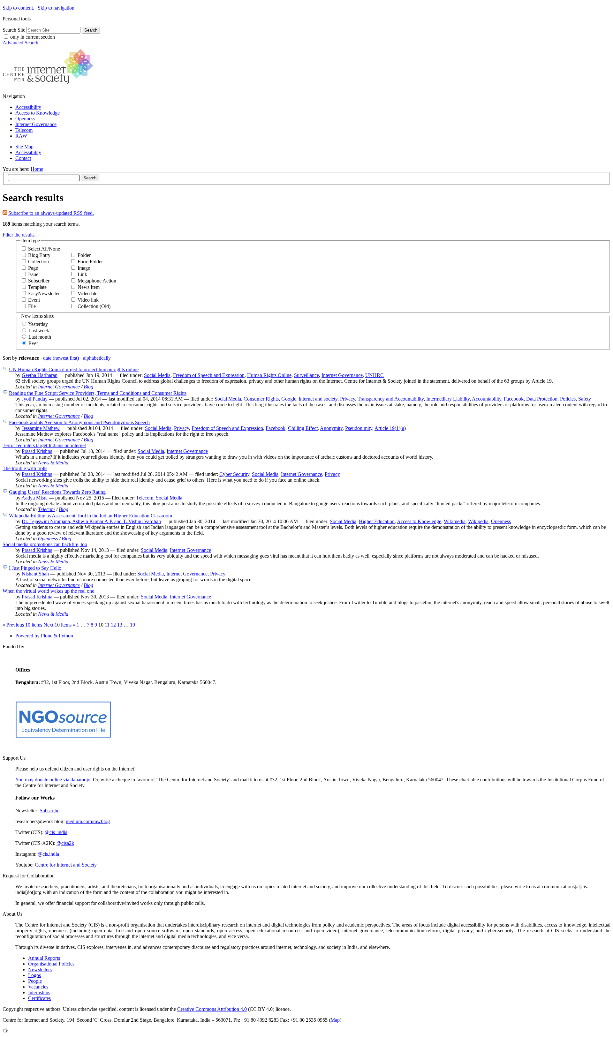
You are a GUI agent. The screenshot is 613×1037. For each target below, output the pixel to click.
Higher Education (377, 521)
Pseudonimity (358, 428)
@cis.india (48, 854)
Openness (25, 118)
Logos (34, 975)
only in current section (32, 37)
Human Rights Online (269, 375)
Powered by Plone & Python (44, 635)
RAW (21, 136)
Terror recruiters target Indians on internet (44, 445)
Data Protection (541, 399)
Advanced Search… (23, 42)
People (35, 981)
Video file (87, 293)
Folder (84, 255)
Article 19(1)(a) (390, 428)
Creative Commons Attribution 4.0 (212, 1009)
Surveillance (306, 375)
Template (37, 287)
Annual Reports (44, 958)
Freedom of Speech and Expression (209, 375)
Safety (584, 399)
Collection (38, 261)
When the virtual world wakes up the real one (48, 591)
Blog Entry (39, 255)
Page (33, 268)
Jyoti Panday (35, 399)
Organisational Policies (51, 963)
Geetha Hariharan (39, 375)
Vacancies (38, 986)
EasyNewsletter (44, 293)
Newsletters (40, 969)
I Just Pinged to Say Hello (35, 568)
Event (34, 300)
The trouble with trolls (25, 468)
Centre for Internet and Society (66, 865)
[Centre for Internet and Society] (50, 85)
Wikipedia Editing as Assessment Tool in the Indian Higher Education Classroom (90, 515)
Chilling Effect (303, 428)
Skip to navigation (56, 8)
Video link (88, 300)
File (32, 306)
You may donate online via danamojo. (53, 779)
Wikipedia (478, 521)
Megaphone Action (97, 280)
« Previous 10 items (23, 624)
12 (113, 624)
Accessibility (28, 107)
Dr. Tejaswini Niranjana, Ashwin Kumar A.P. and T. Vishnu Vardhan (91, 521)
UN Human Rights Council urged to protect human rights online (74, 369)
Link (82, 274)
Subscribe (49, 810)
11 (107, 624)
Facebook (514, 399)
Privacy (347, 399)
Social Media (157, 375)
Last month (39, 337)
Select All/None (44, 249)
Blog (88, 386)
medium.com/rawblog (88, 821)
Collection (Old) (94, 306)
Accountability (486, 399)
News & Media (53, 462)
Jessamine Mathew (41, 428)
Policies (568, 399)
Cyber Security (234, 474)
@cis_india (56, 832)
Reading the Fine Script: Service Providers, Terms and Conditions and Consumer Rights (97, 393)
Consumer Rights (261, 399)
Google (288, 399)
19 (132, 624)
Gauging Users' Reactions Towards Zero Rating (57, 492)
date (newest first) (61, 358)
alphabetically (97, 358)
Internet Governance (36, 124)
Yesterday (38, 324)
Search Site (14, 30)
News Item (89, 287)
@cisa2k (65, 843)
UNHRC (374, 375)
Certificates (39, 998)
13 (119, 624)
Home (37, 169)
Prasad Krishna (37, 451)
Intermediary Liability (448, 399)
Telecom (24, 130)
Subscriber (38, 280)
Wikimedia (454, 521)
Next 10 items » (60, 624)
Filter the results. (19, 234)
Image (84, 268)
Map (335, 1020)
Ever (33, 343)
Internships (39, 992)
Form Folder (90, 261)
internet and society (318, 399)
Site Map (24, 146)
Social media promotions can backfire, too (45, 544)
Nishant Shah (35, 573)
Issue (33, 274)
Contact (23, 158)
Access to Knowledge (37, 113)
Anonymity (331, 428)
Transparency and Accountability (391, 399)
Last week (38, 330)
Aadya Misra (34, 497)
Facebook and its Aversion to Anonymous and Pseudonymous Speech (79, 422)
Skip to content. (18, 8)
